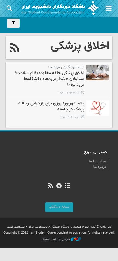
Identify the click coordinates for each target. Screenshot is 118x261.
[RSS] (15, 48)
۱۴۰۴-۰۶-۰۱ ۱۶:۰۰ (69, 117)
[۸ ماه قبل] (97, 72)
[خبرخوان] (50, 186)
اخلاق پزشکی (80, 46)
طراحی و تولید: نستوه (57, 239)
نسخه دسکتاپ (59, 207)
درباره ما (99, 167)
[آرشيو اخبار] (67, 186)
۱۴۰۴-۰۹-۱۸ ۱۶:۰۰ (69, 92)
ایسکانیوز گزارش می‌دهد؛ (66, 67)
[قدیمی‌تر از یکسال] (97, 108)
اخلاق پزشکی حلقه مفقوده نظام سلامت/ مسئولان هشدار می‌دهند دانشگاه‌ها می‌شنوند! (49, 79)
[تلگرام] (58, 186)
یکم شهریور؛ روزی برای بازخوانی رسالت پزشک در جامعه (51, 106)
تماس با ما (97, 161)
